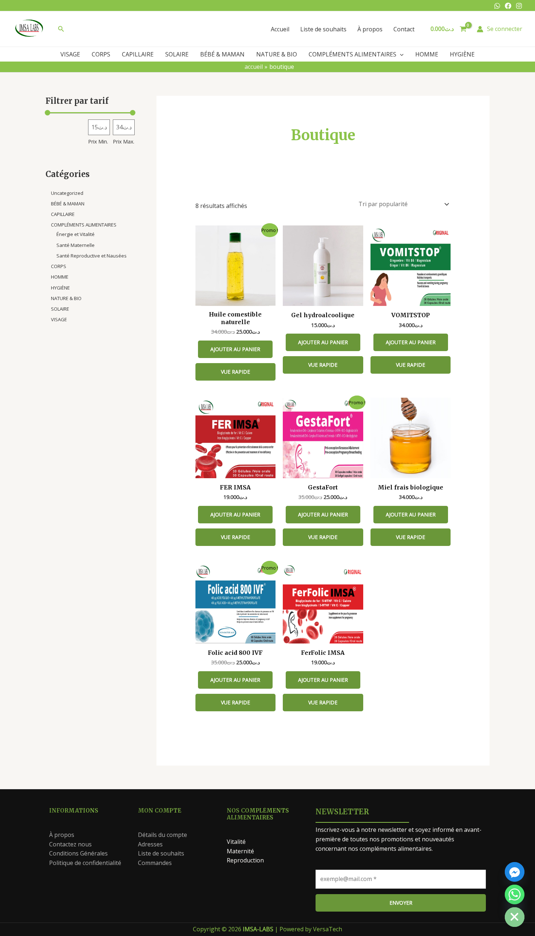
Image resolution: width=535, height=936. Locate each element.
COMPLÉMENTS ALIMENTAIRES (352, 54)
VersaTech (327, 929)
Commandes (155, 863)
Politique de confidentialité (85, 863)
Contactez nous (70, 844)
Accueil (280, 29)
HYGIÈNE (462, 54)
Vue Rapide (235, 371)
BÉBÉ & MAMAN (222, 54)
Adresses (150, 844)
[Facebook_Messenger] (514, 872)
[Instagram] (519, 6)
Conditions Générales (78, 853)
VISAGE (70, 54)
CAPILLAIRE (138, 54)
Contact (404, 29)
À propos (370, 29)
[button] (61, 29)
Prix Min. (98, 141)
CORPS (101, 54)
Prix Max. (123, 141)
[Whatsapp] (497, 6)
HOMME (426, 54)
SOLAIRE (177, 54)
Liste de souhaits (323, 29)
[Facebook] (508, 6)
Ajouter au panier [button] (235, 349)
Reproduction (245, 860)
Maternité (240, 851)
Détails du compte (162, 835)
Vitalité (236, 842)
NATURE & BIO (276, 54)
